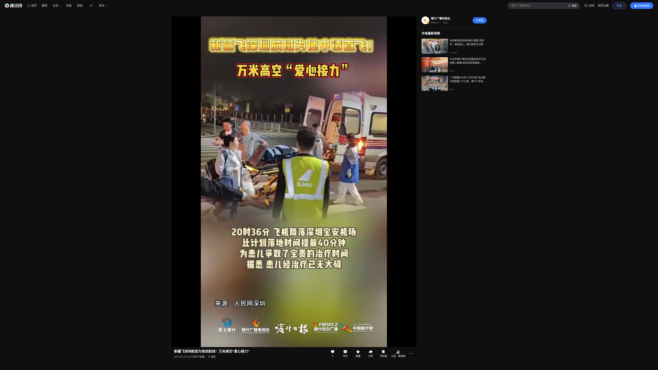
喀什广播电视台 (440, 18)
